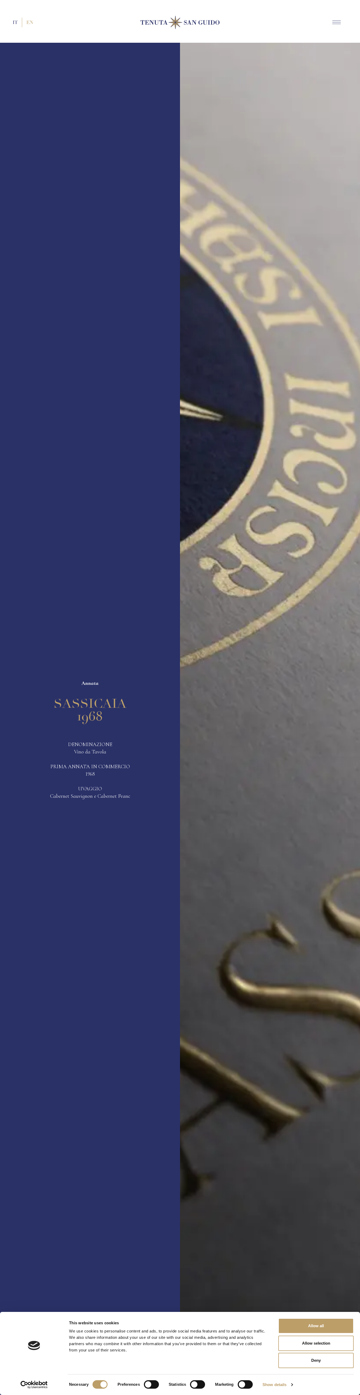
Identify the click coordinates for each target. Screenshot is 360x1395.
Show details (274, 1384)
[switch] (151, 1384)
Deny (316, 1360)
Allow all (316, 1326)
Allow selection (316, 1343)
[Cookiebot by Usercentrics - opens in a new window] (34, 1385)
